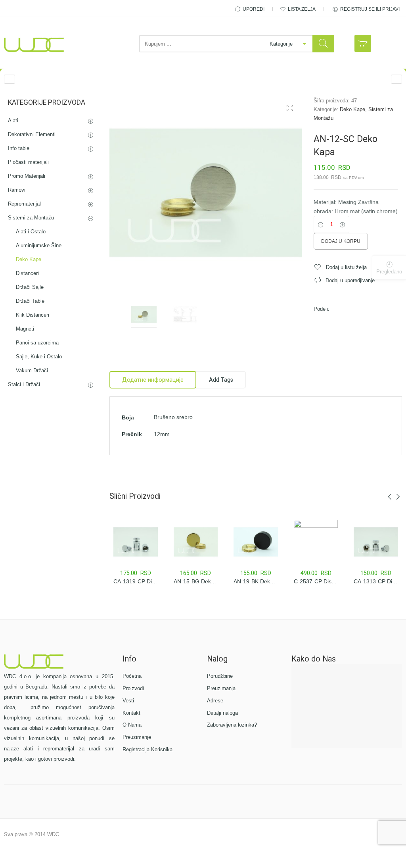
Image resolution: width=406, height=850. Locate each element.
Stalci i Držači (24, 384)
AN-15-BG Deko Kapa (201, 581)
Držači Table (30, 301)
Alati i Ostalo (31, 232)
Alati (13, 120)
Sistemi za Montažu (31, 218)
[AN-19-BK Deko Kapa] (396, 79)
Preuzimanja (221, 688)
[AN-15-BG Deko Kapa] (196, 542)
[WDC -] (34, 45)
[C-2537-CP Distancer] (316, 542)
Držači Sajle (30, 287)
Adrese (215, 701)
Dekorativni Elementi (32, 134)
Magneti (25, 329)
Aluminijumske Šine (38, 245)
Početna (132, 676)
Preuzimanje (137, 737)
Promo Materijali (26, 176)
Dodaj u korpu (340, 241)
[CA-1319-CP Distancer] (135, 542)
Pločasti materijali (28, 162)
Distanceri (27, 273)
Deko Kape (352, 109)
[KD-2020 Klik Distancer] (9, 79)
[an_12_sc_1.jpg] (205, 192)
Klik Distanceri (32, 315)
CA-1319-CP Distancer (141, 581)
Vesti (128, 701)
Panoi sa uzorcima (37, 343)
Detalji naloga (222, 713)
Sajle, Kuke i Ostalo (39, 357)
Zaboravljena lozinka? (232, 725)
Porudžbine (220, 676)
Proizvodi (133, 688)
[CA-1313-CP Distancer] (376, 542)
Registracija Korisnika (147, 749)
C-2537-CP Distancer (320, 581)
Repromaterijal (24, 204)
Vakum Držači (32, 370)
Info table (18, 148)
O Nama (132, 725)
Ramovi (16, 190)
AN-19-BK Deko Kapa (261, 581)
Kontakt (131, 713)
